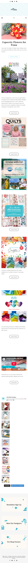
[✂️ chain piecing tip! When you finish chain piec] (6, 415)
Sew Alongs (5, 557)
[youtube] (12, 1)
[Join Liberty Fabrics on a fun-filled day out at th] (6, 443)
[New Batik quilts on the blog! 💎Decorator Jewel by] (6, 425)
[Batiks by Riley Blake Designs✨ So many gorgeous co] (6, 452)
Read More (14, 56)
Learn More (14, 113)
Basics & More (12, 557)
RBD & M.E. (5, 556)
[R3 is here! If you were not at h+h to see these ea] (6, 461)
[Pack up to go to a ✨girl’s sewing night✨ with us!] (6, 434)
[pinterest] (16, 1)
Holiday (10, 556)
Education (14, 556)
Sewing (19, 556)
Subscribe (14, 382)
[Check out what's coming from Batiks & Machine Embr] (6, 470)
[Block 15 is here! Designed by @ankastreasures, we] (6, 479)
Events (13, 558)
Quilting (23, 556)
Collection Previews (20, 557)
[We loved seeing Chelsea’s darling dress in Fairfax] (6, 406)
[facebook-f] (10, 1)
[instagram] (14, 1)
